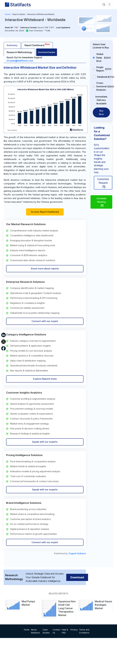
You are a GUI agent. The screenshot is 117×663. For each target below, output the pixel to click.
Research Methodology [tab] (19, 52)
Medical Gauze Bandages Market (103, 605)
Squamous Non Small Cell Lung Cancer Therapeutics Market (67, 608)
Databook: (102, 76)
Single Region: (100, 69)
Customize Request (103, 181)
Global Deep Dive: (99, 57)
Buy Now (101, 112)
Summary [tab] (12, 45)
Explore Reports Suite (45, 378)
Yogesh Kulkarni (77, 553)
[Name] (109, 5)
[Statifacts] (18, 4)
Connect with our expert (45, 321)
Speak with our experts (44, 441)
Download (77, 577)
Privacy (74, 629)
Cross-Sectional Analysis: (101, 86)
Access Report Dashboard (45, 211)
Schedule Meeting (101, 200)
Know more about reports (45, 268)
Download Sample (46, 52)
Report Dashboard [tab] (37, 45)
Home (7, 14)
